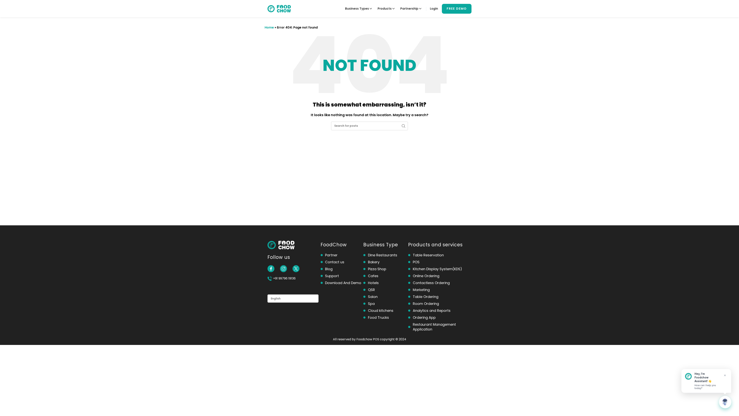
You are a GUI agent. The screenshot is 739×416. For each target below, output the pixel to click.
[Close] (725, 375)
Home (269, 27)
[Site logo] (279, 8)
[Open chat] (725, 402)
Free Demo (457, 8)
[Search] (403, 126)
